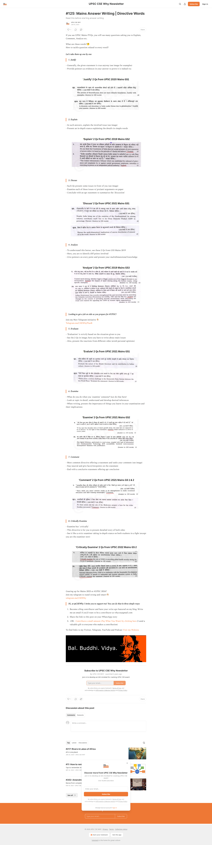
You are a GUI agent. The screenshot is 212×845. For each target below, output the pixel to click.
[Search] (180, 4)
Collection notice (121, 829)
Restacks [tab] (80, 715)
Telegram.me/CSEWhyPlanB (79, 323)
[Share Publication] (185, 4)
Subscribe (194, 4)
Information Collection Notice (105, 801)
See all (70, 795)
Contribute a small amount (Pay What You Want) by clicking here (106, 621)
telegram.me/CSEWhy (76, 598)
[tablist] (75, 715)
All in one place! (72, 752)
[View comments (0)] (76, 29)
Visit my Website (131, 630)
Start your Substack (100, 835)
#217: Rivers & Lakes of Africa (81, 749)
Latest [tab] (74, 743)
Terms (111, 829)
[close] (127, 763)
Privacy (105, 829)
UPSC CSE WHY (76, 22)
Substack (95, 840)
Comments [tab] (71, 715)
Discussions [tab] (83, 743)
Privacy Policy (122, 801)
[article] (106, 753)
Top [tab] (68, 743)
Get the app (116, 835)
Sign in (205, 4)
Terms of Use (116, 799)
